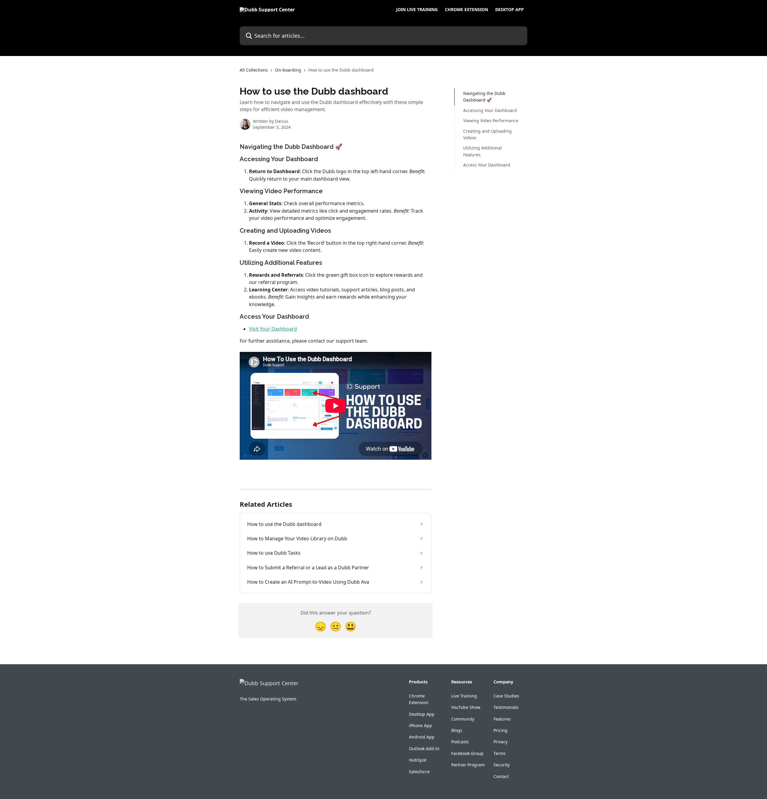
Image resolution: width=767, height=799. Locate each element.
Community (462, 719)
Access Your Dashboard (486, 165)
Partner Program (468, 765)
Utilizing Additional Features (482, 151)
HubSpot (417, 760)
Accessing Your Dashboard (490, 110)
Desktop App (421, 714)
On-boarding (288, 70)
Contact (501, 776)
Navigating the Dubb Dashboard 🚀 (484, 96)
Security (501, 765)
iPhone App (420, 725)
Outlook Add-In (424, 748)
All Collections (254, 70)
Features (502, 719)
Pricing (500, 730)
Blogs (456, 730)
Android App (421, 737)
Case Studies (506, 696)
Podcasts (460, 741)
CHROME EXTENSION (466, 9)
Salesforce (419, 771)
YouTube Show (465, 707)
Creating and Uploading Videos (487, 134)
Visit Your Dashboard (273, 329)
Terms (499, 753)
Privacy (500, 741)
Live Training (464, 696)
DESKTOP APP (509, 9)
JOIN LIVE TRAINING (417, 9)
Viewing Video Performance (490, 120)
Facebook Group (467, 753)
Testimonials (506, 707)
